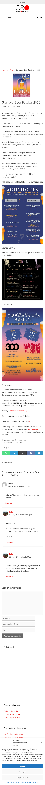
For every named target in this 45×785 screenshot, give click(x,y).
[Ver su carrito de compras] (37, 18)
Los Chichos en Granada (13, 734)
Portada (5, 70)
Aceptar (22, 766)
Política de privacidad (24, 782)
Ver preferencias (23, 777)
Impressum (35, 782)
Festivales (8, 462)
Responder (8, 503)
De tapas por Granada (13, 717)
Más (30, 421)
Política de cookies (11, 782)
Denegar (22, 772)
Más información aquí (19, 411)
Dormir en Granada (12, 714)
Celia (11, 512)
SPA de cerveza (33, 429)
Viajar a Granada (11, 711)
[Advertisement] (22, 44)
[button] (42, 743)
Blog (12, 70)
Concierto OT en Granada (14, 737)
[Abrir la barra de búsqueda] (41, 18)
